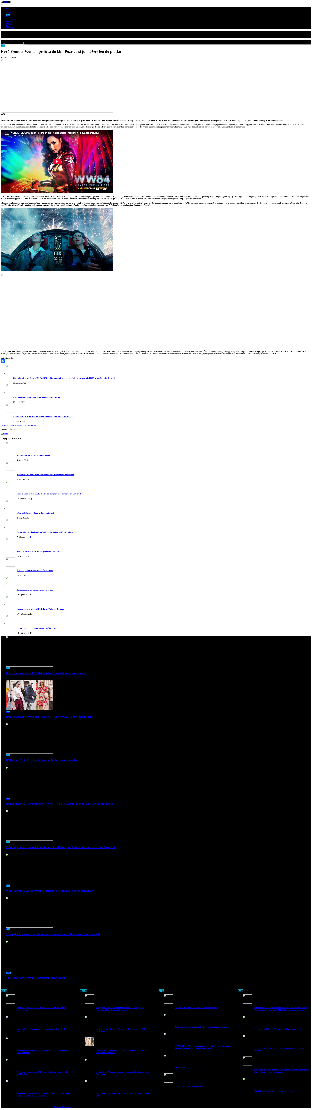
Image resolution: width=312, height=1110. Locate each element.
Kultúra (9, 21)
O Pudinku (10, 28)
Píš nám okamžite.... (62, 1107)
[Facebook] (156, 361)
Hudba (8, 13)
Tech (8, 26)
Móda (8, 8)
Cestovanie (10, 17)
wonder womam (14, 425)
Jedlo (8, 11)
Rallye (13, 19)
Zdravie (9, 24)
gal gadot (4, 425)
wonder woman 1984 (29, 425)
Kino (8, 15)
